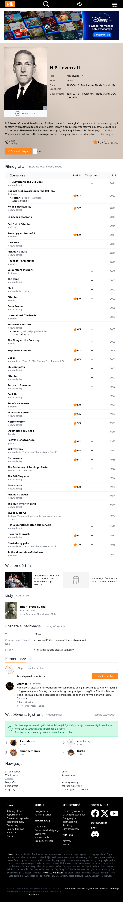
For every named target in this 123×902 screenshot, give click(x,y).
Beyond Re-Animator (20, 350)
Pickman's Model (18, 494)
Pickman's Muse (17, 251)
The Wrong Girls (84, 857)
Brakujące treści (44, 841)
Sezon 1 (16, 197)
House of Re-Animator (21, 260)
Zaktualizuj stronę (72, 786)
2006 (112, 307)
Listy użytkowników (74, 814)
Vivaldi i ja (45, 857)
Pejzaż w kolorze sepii (102, 863)
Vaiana (96, 866)
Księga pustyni (97, 854)
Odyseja (67, 866)
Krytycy (67, 841)
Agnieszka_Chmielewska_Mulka (41, 614)
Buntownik (37, 854)
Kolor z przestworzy (19, 206)
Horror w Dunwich (19, 534)
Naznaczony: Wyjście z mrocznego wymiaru (66, 854)
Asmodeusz (27, 741)
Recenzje (11, 832)
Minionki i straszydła (17, 869)
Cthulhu (13, 297)
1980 (112, 505)
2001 (112, 359)
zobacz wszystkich (104, 714)
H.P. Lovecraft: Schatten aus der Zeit (29, 525)
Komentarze (68, 775)
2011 (112, 235)
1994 (112, 414)
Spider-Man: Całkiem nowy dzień (24, 866)
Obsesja (27, 872)
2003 (112, 341)
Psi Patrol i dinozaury (62, 863)
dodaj (55, 626)
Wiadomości (15, 565)
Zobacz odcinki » (20, 200)
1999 (112, 386)
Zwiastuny (12, 825)
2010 (112, 244)
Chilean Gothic (16, 367)
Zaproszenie (107, 866)
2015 (112, 217)
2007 (112, 280)
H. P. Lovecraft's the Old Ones (25, 181)
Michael (37, 872)
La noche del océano (20, 217)
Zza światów (15, 485)
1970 (112, 535)
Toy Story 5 (60, 869)
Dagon (12, 357)
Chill (10, 288)
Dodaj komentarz (105, 676)
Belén (77, 872)
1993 (112, 423)
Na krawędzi (107, 875)
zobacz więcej (106, 134)
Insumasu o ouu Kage (21, 430)
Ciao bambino (16, 875)
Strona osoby (12, 771)
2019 (112, 208)
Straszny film (108, 869)
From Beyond (16, 306)
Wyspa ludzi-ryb (17, 512)
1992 (112, 432)
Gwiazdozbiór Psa (33, 875)
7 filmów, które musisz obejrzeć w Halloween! (104, 580)
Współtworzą (24, 714)
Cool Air (12, 394)
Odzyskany (96, 860)
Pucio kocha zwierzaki (27, 857)
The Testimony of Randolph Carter (28, 467)
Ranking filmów (15, 821)
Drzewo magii (14, 872)
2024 (112, 183)
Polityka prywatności (87, 888)
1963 (112, 544)
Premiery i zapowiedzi (18, 818)
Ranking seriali (43, 814)
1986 (112, 487)
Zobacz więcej (24, 702)
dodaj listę (24, 595)
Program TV (41, 811)
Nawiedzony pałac (19, 543)
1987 (112, 468)
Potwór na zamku (18, 403)
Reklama (104, 888)
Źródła (66, 844)
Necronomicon (16, 421)
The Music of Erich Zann (22, 503)
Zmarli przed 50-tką (33, 606)
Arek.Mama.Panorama (63, 857)
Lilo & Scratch (108, 872)
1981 (112, 496)
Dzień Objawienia (77, 869)
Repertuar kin (14, 814)
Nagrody (10, 789)
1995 (112, 405)
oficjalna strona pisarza (49, 649)
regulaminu (33, 894)
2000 (112, 368)
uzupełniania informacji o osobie (46, 728)
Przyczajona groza (18, 412)
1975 (112, 526)
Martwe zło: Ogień (81, 866)
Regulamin (70, 888)
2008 (112, 271)
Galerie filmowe (15, 829)
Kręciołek (24, 860)
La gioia (69, 872)
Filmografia (14, 166)
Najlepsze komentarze (32, 676)
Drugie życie (93, 869)
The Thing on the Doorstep (23, 340)
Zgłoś (41, 705)
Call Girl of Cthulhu (19, 224)
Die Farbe (13, 242)
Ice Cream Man (82, 863)
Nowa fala (13, 860)
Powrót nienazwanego (21, 440)
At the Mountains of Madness (25, 552)
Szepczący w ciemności (21, 233)
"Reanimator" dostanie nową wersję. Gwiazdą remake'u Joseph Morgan (47, 580)
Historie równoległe (24, 863)
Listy (9, 595)
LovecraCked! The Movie (22, 315)
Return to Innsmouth (20, 385)
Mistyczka (25, 854)
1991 (112, 450)
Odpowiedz (30, 705)
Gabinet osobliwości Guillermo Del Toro (31, 191)
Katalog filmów (15, 811)
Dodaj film (40, 826)
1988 (112, 459)
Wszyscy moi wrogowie (78, 860)
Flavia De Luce (42, 863)
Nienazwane (15, 458)
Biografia (10, 782)
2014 (112, 225)
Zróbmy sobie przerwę (71, 875)
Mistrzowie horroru (19, 324)
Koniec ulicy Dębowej (54, 860)
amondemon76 (30, 751)
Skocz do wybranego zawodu (45, 166)
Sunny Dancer (92, 875)
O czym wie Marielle (104, 857)
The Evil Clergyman (19, 476)
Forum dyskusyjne (73, 811)
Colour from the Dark (20, 269)
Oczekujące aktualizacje (75, 789)
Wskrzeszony (15, 449)
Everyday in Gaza (90, 872)
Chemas (22, 684)
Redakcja (114, 888)
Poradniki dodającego (47, 830)
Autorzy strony (70, 782)
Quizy (9, 836)
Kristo (81, 751)
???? (113, 553)
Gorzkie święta (51, 875)
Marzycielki (36, 860)
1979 (112, 515)
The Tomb (13, 279)
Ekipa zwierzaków (52, 866)
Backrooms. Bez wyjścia (41, 869)
